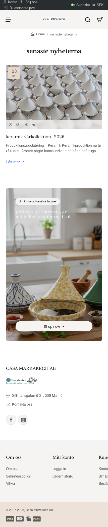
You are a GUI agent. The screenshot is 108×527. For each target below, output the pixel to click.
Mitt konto (63, 457)
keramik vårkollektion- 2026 (35, 136)
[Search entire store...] (87, 19)
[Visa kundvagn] (99, 19)
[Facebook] (11, 420)
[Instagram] (23, 420)
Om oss (13, 457)
